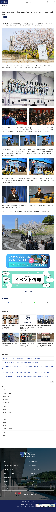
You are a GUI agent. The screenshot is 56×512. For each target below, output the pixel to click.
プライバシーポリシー (30, 504)
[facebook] (22, 502)
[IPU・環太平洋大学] (4, 2)
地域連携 (6, 396)
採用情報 (23, 504)
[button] (47, 2)
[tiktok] (27, 502)
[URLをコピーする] (47, 302)
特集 (5, 419)
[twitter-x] (24, 502)
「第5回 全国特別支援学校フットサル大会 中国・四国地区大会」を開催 (20, 362)
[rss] (32, 502)
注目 (5, 422)
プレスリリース (8, 406)
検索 (52, 382)
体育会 (6, 399)
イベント (6, 416)
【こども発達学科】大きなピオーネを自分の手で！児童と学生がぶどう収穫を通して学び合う (25, 376)
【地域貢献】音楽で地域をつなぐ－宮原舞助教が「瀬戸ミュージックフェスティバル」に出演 (25, 372)
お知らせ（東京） (8, 429)
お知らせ (6, 409)
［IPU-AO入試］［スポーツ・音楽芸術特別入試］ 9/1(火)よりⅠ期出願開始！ (21, 358)
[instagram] (25, 502)
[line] (28, 502)
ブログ (6, 425)
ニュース (5, 16)
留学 (5, 432)
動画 (5, 435)
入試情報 (6, 403)
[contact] (33, 502)
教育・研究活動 (8, 393)
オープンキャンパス (9, 412)
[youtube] (30, 502)
